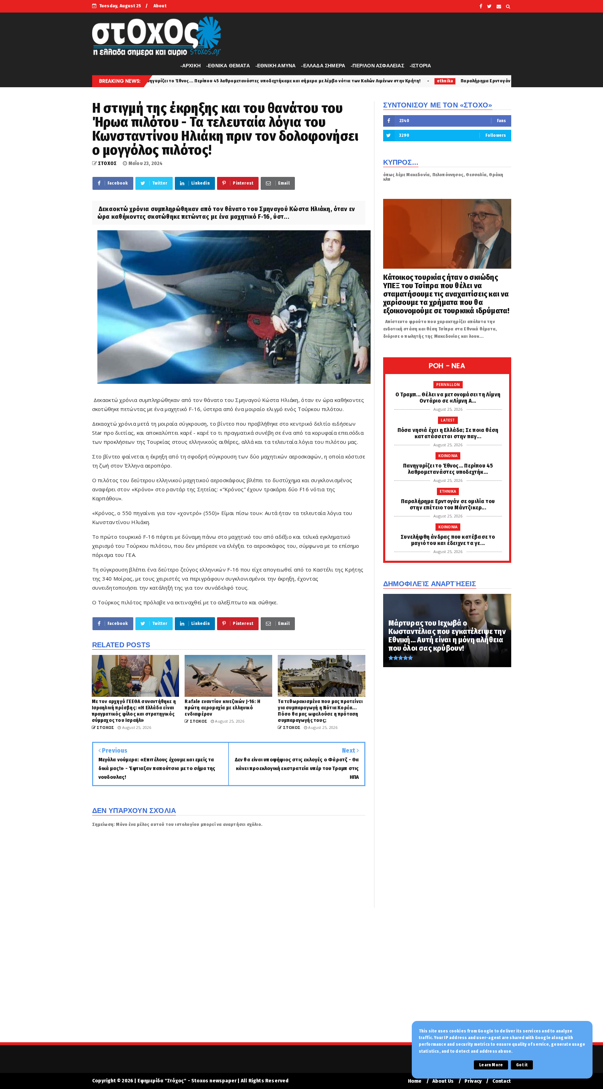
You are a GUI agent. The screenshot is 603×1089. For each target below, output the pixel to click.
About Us (443, 1081)
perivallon (448, 384)
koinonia (448, 455)
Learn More (491, 1064)
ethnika (359, 81)
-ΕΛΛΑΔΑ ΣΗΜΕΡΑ (323, 65)
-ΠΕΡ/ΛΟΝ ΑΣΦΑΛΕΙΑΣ (377, 65)
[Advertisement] (301, 979)
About (160, 5)
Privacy (473, 1081)
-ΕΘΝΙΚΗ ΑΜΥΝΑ (275, 65)
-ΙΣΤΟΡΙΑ (420, 65)
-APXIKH (190, 65)
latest (448, 420)
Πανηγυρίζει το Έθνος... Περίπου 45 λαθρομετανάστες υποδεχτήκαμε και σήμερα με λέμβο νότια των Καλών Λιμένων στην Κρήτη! (195, 80)
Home (415, 1081)
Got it (522, 1064)
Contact (501, 1081)
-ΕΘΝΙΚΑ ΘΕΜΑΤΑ (228, 65)
